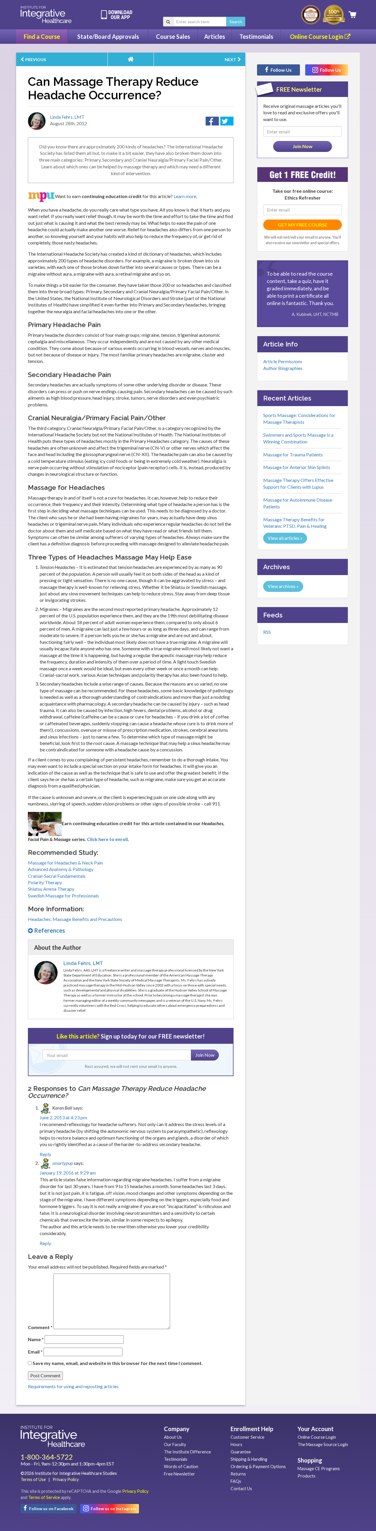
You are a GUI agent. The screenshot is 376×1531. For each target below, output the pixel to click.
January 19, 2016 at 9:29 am (68, 1172)
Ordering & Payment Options (258, 1466)
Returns (238, 1473)
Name (36, 1339)
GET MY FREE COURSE (302, 224)
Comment (40, 1327)
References (49, 930)
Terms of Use (33, 1479)
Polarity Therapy (45, 882)
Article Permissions (282, 361)
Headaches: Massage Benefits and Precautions (75, 919)
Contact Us (241, 1488)
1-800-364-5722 (47, 1457)
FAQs (236, 1481)
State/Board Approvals (108, 36)
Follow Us (281, 70)
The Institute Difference (187, 1451)
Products (306, 1475)
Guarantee (241, 1451)
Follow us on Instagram (113, 1508)
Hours (236, 1444)
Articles (214, 36)
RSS (267, 632)
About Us (173, 1437)
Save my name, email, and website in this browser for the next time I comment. (118, 1363)
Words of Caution (181, 1466)
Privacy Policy (66, 1479)
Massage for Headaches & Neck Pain (65, 862)
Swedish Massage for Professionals (63, 895)
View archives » (283, 586)
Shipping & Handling (249, 1459)
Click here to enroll (107, 839)
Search (235, 21)
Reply (45, 1154)
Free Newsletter (179, 1473)
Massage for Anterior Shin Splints (296, 467)
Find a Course (42, 36)
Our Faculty (175, 1444)
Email (35, 1351)
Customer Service (247, 1437)
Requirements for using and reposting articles (73, 1386)
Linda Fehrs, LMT (67, 117)
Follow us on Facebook (50, 1508)
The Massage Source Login (323, 1444)
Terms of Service (44, 1497)
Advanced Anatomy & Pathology (60, 869)
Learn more (185, 196)
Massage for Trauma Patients (293, 454)
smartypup (62, 1163)
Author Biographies (283, 368)
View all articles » (285, 538)
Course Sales (173, 36)
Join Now (204, 1055)
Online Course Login (317, 36)
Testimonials (256, 36)
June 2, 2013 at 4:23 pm (63, 1117)
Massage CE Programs (319, 1468)
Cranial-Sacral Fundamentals (56, 876)
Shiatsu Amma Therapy (51, 889)
